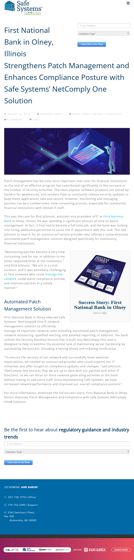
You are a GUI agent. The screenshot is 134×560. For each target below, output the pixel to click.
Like (35, 119)
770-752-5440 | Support (22, 504)
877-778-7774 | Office (21, 497)
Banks (76, 114)
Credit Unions (93, 114)
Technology (113, 114)
